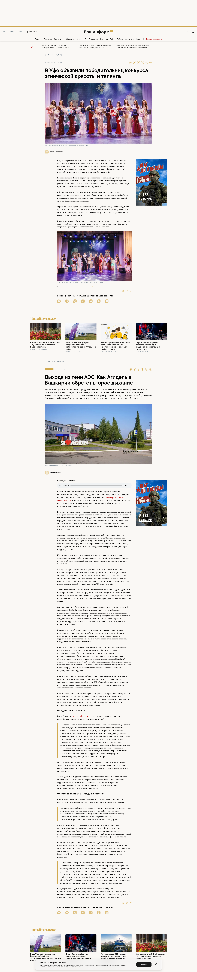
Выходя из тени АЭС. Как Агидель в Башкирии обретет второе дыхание (55, 47)
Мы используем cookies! (53, 962)
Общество (69, 39)
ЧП (85, 39)
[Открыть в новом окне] (59, 301)
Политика (48, 39)
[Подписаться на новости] (106, 301)
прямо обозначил (81, 716)
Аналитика (129, 39)
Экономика (58, 39)
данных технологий (73, 967)
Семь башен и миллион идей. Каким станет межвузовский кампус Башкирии (95, 47)
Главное (38, 39)
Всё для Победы (116, 39)
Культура (104, 39)
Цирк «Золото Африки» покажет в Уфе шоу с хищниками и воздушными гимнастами (133, 47)
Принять (144, 964)
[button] (130, 287)
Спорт (78, 39)
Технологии (93, 39)
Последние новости (154, 39)
